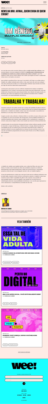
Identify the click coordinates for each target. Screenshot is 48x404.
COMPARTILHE (3, 193)
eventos (5, 344)
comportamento (7, 262)
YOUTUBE (24, 395)
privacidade (24, 400)
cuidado (4, 62)
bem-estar (6, 303)
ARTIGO (4, 251)
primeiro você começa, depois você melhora (20, 335)
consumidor (15, 262)
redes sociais (13, 303)
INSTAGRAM (19, 395)
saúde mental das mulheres (34, 70)
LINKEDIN (29, 395)
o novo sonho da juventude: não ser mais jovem (21, 253)
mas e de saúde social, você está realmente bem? (22, 294)
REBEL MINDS (24, 391)
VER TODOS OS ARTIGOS (24, 352)
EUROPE (23, 397)
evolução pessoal (13, 344)
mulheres (10, 62)
